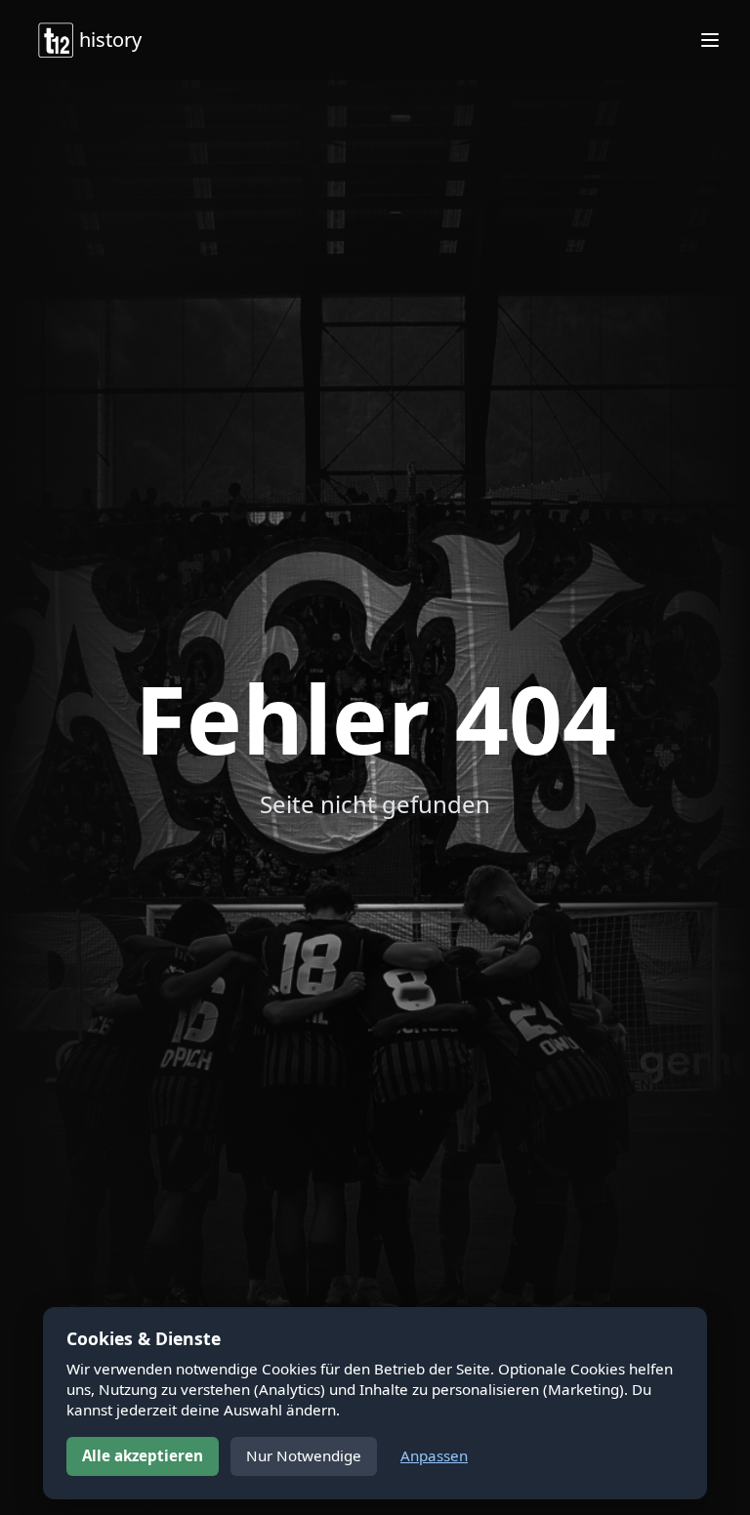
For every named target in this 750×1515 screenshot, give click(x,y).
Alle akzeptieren (142, 1455)
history (110, 39)
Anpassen (434, 1455)
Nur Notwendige (303, 1455)
